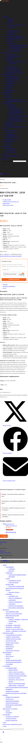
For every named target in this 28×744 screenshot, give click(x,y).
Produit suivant (6, 203)
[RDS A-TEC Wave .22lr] (11, 201)
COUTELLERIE (6, 714)
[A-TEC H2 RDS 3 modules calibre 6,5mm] (8, 205)
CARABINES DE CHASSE (15, 580)
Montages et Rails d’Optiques (12, 642)
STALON (6, 254)
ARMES (5, 565)
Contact (4, 722)
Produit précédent (7, 199)
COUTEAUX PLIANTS (11, 718)
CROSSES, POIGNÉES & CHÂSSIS (17, 673)
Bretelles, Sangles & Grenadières (16, 672)
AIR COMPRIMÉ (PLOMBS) (12, 611)
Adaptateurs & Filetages (14, 592)
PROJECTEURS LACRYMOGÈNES (14, 705)
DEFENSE (5, 695)
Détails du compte (6, 561)
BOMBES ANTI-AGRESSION (12, 697)
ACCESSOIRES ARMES (11, 668)
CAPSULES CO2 (9, 699)
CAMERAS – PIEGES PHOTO (13, 637)
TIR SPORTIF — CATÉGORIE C (13, 627)
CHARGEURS (9, 572)
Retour (4, 536)
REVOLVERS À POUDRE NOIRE (16, 586)
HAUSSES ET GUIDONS (14, 677)
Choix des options (9, 529)
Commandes (5, 560)
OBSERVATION (9, 644)
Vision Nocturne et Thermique (12, 650)
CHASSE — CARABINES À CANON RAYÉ (16, 631)
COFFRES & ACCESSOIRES (12, 691)
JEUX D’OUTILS (10, 656)
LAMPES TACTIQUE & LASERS (13, 638)
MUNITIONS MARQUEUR (12, 703)
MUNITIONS (6, 609)
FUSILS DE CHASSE (13, 582)
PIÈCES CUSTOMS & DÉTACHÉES (17, 683)
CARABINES (12, 569)
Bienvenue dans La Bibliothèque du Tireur (12, 724)
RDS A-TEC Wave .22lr (11, 532)
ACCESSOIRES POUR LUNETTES (14, 635)
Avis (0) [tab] (4, 288)
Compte (4, 726)
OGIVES (11, 623)
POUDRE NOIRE (10, 584)
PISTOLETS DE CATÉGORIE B (16, 605)
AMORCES (8, 654)
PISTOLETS (11, 571)
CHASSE (8, 578)
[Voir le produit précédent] (3, 199)
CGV (1, 543)
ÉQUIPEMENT (9, 689)
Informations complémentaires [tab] (9, 286)
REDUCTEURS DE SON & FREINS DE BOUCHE (10, 256)
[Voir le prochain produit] (9, 203)
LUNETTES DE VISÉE (11, 640)
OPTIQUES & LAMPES (8, 633)
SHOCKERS (8, 706)
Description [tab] (5, 284)
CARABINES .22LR (13, 596)
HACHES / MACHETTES (11, 720)
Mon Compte (2, 550)
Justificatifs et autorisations (5, 552)
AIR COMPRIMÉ (10, 567)
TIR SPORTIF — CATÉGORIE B (13, 625)
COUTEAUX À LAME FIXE (12, 716)
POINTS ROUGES (10, 646)
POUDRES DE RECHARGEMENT (13, 660)
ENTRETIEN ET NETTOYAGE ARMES (18, 675)
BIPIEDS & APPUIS (13, 670)
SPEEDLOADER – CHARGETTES (16, 685)
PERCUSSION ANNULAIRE (12, 615)
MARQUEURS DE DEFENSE (12, 701)
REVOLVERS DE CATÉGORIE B (16, 607)
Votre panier (5, 159)
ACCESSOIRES (6, 666)
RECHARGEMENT (7, 652)
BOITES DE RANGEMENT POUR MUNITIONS (17, 687)
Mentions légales (3, 542)
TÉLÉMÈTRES (9, 648)
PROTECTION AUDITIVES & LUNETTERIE (16, 693)
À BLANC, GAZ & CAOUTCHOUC (14, 613)
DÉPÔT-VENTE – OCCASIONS (10, 708)
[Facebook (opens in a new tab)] (3, 732)
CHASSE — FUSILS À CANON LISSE (14, 629)
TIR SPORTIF (9, 594)
